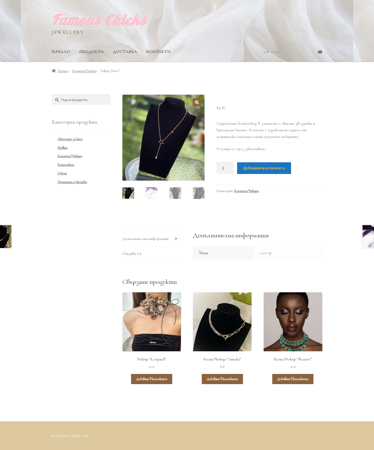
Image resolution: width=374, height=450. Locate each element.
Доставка (125, 51)
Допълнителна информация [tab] (145, 238)
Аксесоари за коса (69, 139)
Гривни (62, 148)
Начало (61, 51)
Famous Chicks (99, 19)
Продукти (91, 51)
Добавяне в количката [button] (151, 379)
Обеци (62, 173)
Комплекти (65, 165)
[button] (197, 102)
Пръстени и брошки (72, 182)
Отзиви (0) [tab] (131, 253)
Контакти (158, 51)
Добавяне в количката (264, 167)
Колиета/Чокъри (84, 71)
